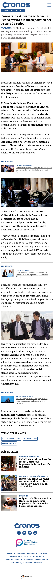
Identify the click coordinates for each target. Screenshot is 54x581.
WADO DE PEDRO (30, 439)
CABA (45, 554)
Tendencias (30, 557)
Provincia (11, 554)
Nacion (39, 554)
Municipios (31, 554)
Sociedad (13, 557)
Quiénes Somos (26, 563)
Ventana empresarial (14, 560)
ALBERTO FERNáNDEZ (11, 439)
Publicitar (15, 563)
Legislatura (21, 554)
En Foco (21, 557)
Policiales (40, 557)
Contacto (38, 563)
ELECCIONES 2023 (9, 443)
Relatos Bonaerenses (32, 560)
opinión (45, 560)
